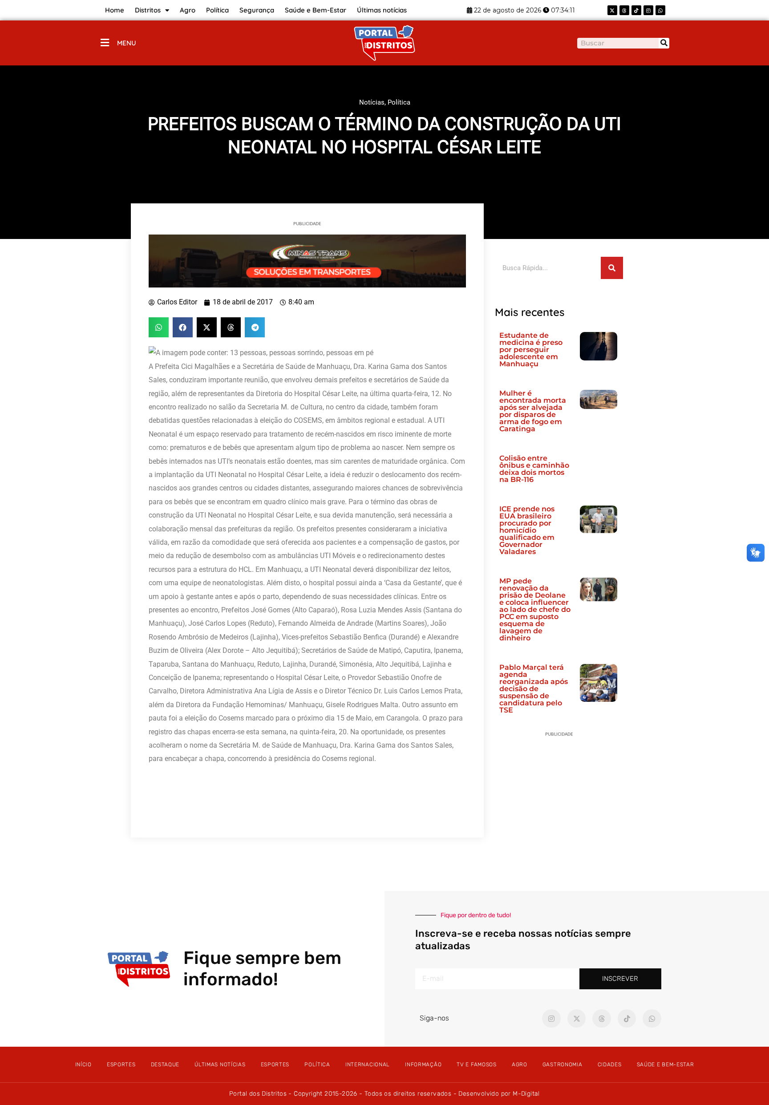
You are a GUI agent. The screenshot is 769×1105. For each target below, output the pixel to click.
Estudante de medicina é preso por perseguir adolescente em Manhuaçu (531, 349)
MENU (126, 43)
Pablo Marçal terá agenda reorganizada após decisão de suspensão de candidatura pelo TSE (533, 688)
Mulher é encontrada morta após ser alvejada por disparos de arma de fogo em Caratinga (532, 411)
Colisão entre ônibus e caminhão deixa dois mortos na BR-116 (534, 469)
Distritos (148, 10)
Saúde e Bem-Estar (315, 10)
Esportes (121, 1064)
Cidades (610, 1064)
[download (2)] (307, 260)
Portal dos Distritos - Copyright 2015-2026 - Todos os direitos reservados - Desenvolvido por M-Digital (384, 1093)
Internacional (367, 1064)
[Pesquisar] (664, 43)
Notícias (371, 102)
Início (83, 1064)
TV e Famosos (476, 1064)
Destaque (165, 1064)
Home (114, 10)
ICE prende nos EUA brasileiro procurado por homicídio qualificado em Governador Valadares (526, 530)
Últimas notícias (382, 10)
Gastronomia (562, 1064)
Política (217, 10)
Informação (423, 1064)
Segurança (256, 10)
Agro (187, 10)
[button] (159, 327)
